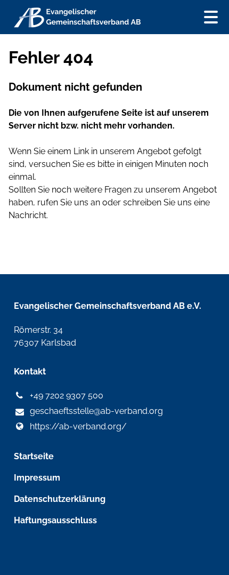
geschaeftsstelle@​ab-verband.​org (96, 411)
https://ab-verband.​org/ (78, 426)
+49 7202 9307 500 (66, 395)
